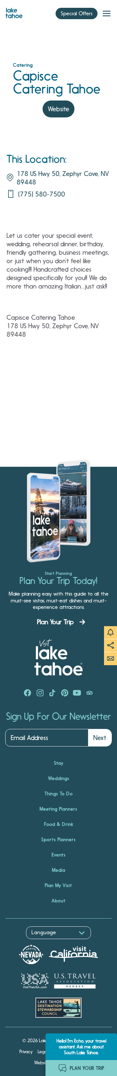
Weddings (58, 778)
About (59, 900)
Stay (58, 763)
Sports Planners (58, 839)
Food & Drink (58, 824)
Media (58, 870)
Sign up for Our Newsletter (58, 716)
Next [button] (99, 738)
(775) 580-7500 (41, 194)
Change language (24, 942)
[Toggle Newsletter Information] (110, 658)
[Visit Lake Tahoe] (14, 11)
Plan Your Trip (55, 622)
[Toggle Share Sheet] (110, 645)
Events (59, 854)
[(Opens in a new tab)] (27, 693)
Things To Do (59, 793)
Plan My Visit (58, 885)
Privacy (26, 1051)
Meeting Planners (58, 809)
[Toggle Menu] (106, 14)
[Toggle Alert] (110, 632)
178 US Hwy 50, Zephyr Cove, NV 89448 (63, 178)
